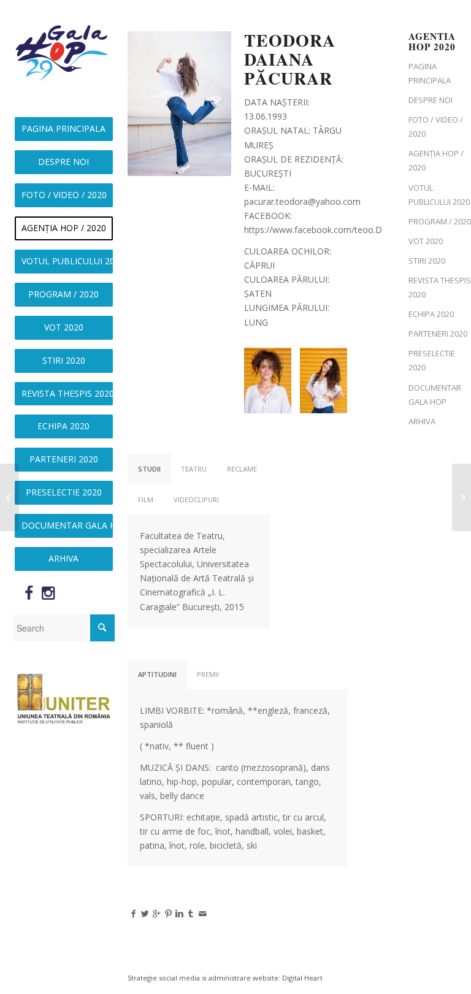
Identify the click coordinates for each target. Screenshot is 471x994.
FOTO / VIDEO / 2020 (435, 126)
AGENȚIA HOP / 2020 (436, 160)
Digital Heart (302, 977)
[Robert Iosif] (9, 497)
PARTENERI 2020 (437, 333)
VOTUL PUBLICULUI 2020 (439, 194)
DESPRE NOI (430, 99)
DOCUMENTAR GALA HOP (434, 394)
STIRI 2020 (426, 260)
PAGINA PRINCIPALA (429, 73)
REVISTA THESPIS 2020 (439, 287)
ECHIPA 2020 (431, 313)
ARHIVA (421, 421)
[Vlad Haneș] (461, 497)
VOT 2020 (425, 241)
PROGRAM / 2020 (439, 221)
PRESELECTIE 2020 (431, 360)
